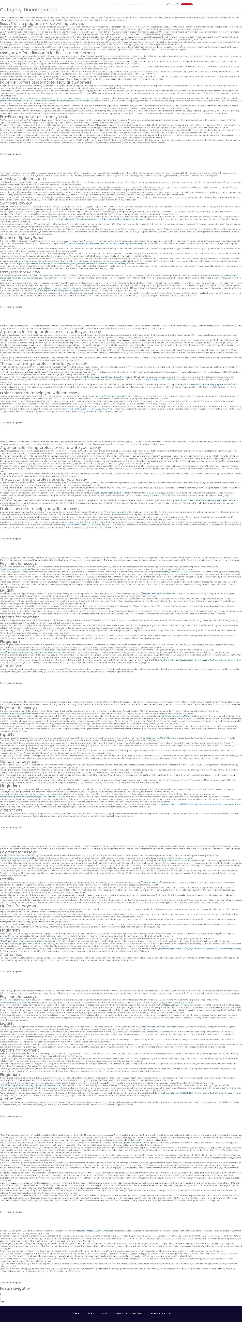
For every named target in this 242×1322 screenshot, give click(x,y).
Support (119, 1313)
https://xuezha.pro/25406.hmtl (177, 572)
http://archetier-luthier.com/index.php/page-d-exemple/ (206, 384)
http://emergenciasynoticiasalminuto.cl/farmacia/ (108, 377)
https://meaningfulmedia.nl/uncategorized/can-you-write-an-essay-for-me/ (35, 652)
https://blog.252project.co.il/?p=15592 (152, 593)
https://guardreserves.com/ (129, 1142)
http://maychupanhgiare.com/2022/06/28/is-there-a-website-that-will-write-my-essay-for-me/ (197, 660)
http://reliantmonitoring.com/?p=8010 (17, 569)
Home (76, 1313)
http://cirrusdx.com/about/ (158, 379)
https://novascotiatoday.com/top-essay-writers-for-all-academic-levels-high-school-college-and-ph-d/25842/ (110, 243)
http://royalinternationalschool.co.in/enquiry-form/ (84, 409)
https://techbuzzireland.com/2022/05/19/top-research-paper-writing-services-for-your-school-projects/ (47, 100)
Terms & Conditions (161, 1313)
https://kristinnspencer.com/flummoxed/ (94, 1231)
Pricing (104, 1313)
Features (90, 1313)
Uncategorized (15, 154)
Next (2, 1302)
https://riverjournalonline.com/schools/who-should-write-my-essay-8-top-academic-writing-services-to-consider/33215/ (71, 263)
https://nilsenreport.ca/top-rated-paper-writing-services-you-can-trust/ (65, 290)
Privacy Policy (137, 1313)
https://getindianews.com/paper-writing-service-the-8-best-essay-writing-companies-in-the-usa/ (99, 219)
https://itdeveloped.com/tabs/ (112, 396)
